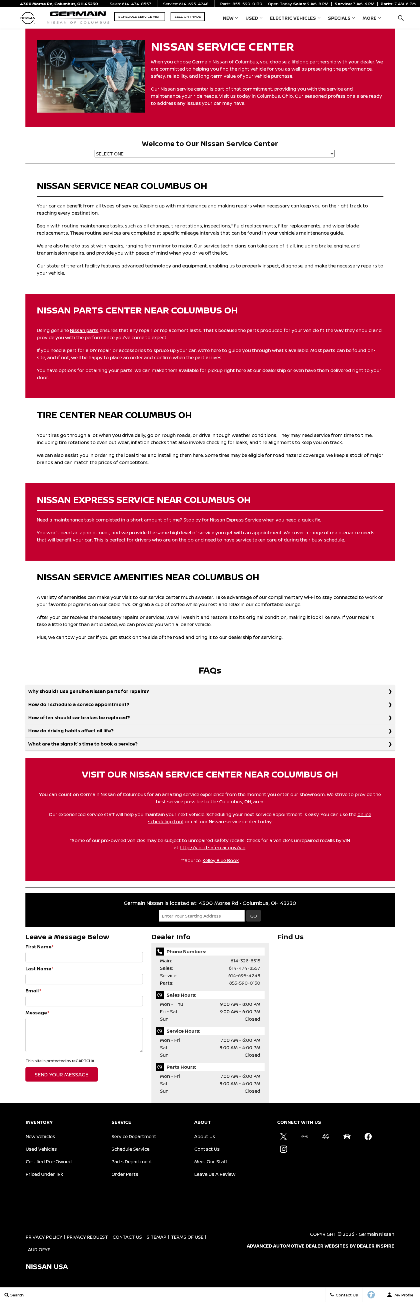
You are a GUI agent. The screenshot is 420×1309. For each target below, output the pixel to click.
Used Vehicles (41, 1149)
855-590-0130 (244, 983)
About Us (204, 1136)
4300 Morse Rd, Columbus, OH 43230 (59, 3)
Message (37, 1013)
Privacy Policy (44, 1237)
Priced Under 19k (44, 1174)
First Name (39, 947)
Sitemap (156, 1237)
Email (33, 991)
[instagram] (283, 1149)
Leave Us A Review (214, 1174)
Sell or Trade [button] (188, 16)
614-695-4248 (244, 975)
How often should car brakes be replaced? (79, 717)
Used (251, 18)
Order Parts (124, 1174)
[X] (283, 1136)
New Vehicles (40, 1136)
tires (54, 435)
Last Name (39, 969)
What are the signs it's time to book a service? (83, 744)
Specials (339, 18)
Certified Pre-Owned (49, 1161)
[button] (400, 18)
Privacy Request (87, 1237)
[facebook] (368, 1136)
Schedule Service (130, 1149)
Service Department (133, 1136)
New (228, 18)
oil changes (156, 226)
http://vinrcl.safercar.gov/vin (212, 847)
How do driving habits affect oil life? (71, 731)
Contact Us (207, 1149)
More (369, 19)
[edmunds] (347, 1136)
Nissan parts (84, 330)
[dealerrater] (325, 1136)
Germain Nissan (376, 1234)
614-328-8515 (245, 961)
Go (253, 916)
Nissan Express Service (235, 520)
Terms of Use (187, 1237)
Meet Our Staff (210, 1161)
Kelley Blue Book (221, 860)
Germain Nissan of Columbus (225, 62)
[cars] (304, 1136)
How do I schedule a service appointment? (78, 704)
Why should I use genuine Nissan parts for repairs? (88, 691)
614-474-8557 (244, 968)
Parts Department (131, 1161)
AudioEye (39, 1249)
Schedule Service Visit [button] (139, 16)
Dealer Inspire (375, 1246)
